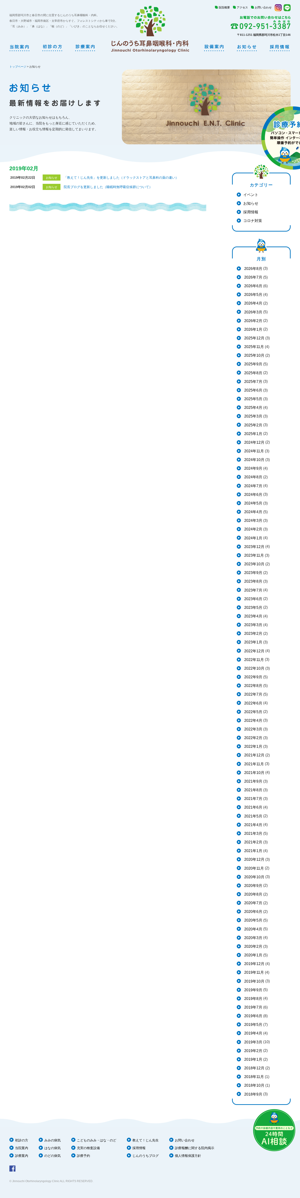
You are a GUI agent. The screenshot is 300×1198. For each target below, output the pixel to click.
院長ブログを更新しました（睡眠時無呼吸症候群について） (108, 187)
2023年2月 (252, 633)
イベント (250, 195)
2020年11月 (253, 868)
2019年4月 (252, 1033)
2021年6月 (252, 807)
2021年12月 (253, 755)
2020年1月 (252, 955)
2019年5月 (252, 1025)
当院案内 (21, 1148)
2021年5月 (252, 816)
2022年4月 (252, 720)
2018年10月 (253, 1085)
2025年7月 (252, 382)
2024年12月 (253, 442)
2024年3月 (252, 521)
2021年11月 (253, 764)
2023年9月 (252, 573)
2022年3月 (252, 729)
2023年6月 (252, 599)
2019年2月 (252, 1051)
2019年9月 (252, 990)
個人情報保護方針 (188, 1156)
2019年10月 (253, 981)
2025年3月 (252, 416)
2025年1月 (252, 434)
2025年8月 (252, 373)
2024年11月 (253, 451)
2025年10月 (253, 355)
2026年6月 (252, 286)
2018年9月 (252, 1094)
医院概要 (224, 7)
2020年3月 (252, 938)
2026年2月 (252, 321)
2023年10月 (253, 564)
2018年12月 (253, 1068)
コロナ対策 (252, 221)
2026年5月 (252, 295)
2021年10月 (253, 773)
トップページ (17, 66)
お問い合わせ (263, 7)
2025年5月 (252, 399)
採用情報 (250, 212)
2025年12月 (253, 338)
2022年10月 (253, 668)
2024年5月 (252, 503)
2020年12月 (253, 859)
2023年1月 (252, 642)
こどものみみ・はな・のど (96, 1140)
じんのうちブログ (145, 1156)
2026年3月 (252, 312)
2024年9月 (252, 468)
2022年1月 (252, 746)
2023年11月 (253, 555)
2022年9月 (252, 677)
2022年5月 (252, 712)
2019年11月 (253, 972)
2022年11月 (253, 660)
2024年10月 (253, 460)
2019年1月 (252, 1059)
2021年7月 (252, 799)
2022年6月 (252, 703)
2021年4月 (252, 825)
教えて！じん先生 (145, 1140)
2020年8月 (252, 894)
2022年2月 (252, 738)
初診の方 (21, 1140)
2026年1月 (252, 329)
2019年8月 (252, 999)
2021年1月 (252, 851)
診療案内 (21, 1156)
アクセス (242, 7)
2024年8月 (252, 477)
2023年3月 (252, 625)
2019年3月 (252, 1042)
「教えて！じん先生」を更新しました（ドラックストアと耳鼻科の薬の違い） (121, 177)
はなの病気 (52, 1148)
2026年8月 (252, 269)
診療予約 (83, 1156)
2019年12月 (253, 964)
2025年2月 (252, 425)
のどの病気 (52, 1156)
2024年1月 (252, 538)
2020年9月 (252, 886)
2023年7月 (252, 590)
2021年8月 (252, 790)
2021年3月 (252, 833)
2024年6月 (252, 495)
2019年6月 (252, 1016)
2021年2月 (252, 842)
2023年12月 (253, 547)
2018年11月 (253, 1077)
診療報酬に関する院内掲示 (194, 1148)
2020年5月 (252, 920)
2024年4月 (252, 512)
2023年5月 (252, 608)
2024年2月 (252, 529)
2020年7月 (252, 903)
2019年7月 (252, 1007)
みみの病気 (52, 1140)
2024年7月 (252, 486)
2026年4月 (252, 303)
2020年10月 (253, 877)
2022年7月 (252, 694)
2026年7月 (252, 277)
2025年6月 (252, 390)
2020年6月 (252, 912)
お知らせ (250, 203)
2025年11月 (253, 347)
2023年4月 (252, 616)
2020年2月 (252, 946)
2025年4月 (252, 408)
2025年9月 (252, 364)
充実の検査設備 (88, 1148)
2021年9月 (252, 781)
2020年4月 (252, 929)
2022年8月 (252, 686)
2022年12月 (253, 651)
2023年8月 (252, 581)
